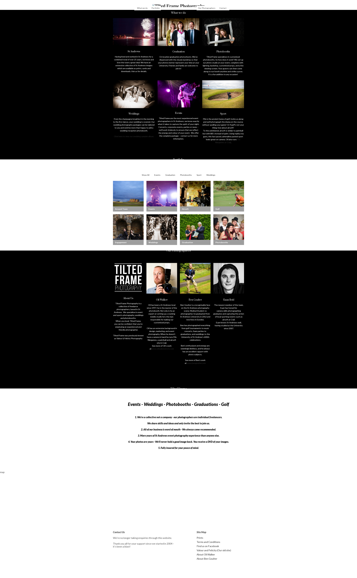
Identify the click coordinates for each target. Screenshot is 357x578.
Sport (199, 175)
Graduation (170, 175)
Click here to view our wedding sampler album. (134, 136)
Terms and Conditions (208, 541)
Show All (145, 175)
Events (157, 175)
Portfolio (156, 8)
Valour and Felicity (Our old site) (214, 550)
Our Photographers (206, 8)
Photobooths (186, 175)
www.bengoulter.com (196, 363)
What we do (142, 8)
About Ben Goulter (207, 558)
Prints (200, 537)
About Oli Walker (206, 554)
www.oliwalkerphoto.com (163, 349)
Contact (222, 8)
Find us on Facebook (208, 546)
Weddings (210, 175)
